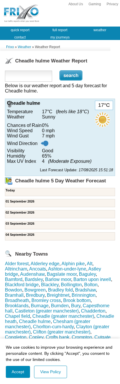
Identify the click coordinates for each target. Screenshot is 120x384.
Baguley (87, 274)
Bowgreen (35, 289)
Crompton (82, 337)
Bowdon (13, 289)
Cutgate (102, 337)
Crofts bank (57, 337)
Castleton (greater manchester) (47, 310)
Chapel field (17, 316)
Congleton (16, 337)
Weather (24, 47)
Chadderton (93, 310)
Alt (89, 263)
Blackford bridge (22, 284)
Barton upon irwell (92, 279)
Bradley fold (60, 289)
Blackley (50, 284)
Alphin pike (73, 263)
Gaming (95, 4)
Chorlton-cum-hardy (53, 326)
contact (20, 37)
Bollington (71, 284)
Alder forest (17, 263)
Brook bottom (77, 300)
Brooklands (17, 305)
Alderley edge (45, 263)
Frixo (10, 47)
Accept (18, 371)
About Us (75, 4)
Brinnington (84, 295)
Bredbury (35, 295)
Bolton (91, 284)
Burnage (40, 305)
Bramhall (14, 295)
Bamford (13, 279)
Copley (36, 337)
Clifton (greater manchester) (61, 331)
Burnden (60, 305)
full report (59, 30)
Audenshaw (32, 274)
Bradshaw (85, 289)
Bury (75, 305)
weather (99, 30)
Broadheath (17, 300)
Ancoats (37, 268)
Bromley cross (46, 300)
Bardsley (34, 279)
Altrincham (16, 268)
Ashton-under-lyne (67, 268)
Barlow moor (58, 279)
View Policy (50, 371)
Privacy (112, 4)
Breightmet (58, 295)
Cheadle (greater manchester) (63, 316)
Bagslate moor (62, 274)
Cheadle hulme (35, 321)
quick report (20, 30)
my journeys (60, 37)
